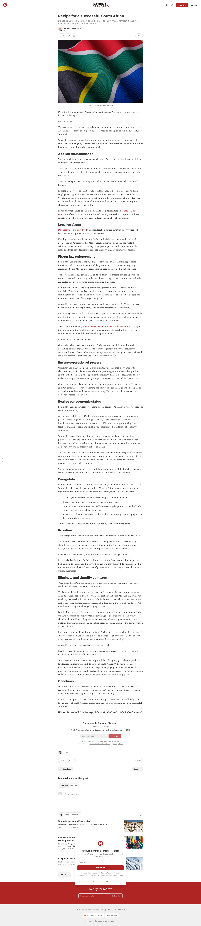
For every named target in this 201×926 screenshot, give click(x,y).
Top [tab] (61, 815)
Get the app (112, 915)
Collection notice (120, 909)
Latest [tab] (67, 815)
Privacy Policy (118, 875)
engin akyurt (99, 105)
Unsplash (110, 105)
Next (135, 769)
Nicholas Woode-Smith (72, 28)
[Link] (55, 154)
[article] (100, 826)
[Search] (167, 5)
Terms (109, 909)
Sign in (194, 5)
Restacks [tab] (73, 786)
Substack (88, 921)
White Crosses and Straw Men (74, 821)
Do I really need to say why (71, 230)
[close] (123, 840)
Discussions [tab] (76, 815)
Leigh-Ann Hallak (75, 827)
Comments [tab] (64, 786)
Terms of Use (111, 873)
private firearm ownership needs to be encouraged (106, 326)
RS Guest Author (74, 849)
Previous (67, 769)
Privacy (103, 909)
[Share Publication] (172, 5)
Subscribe (182, 5)
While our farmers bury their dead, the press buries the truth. (82, 824)
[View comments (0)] (68, 35)
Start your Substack (94, 915)
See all (63, 875)
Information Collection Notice (100, 875)
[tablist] (68, 785)
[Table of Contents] (2, 463)
